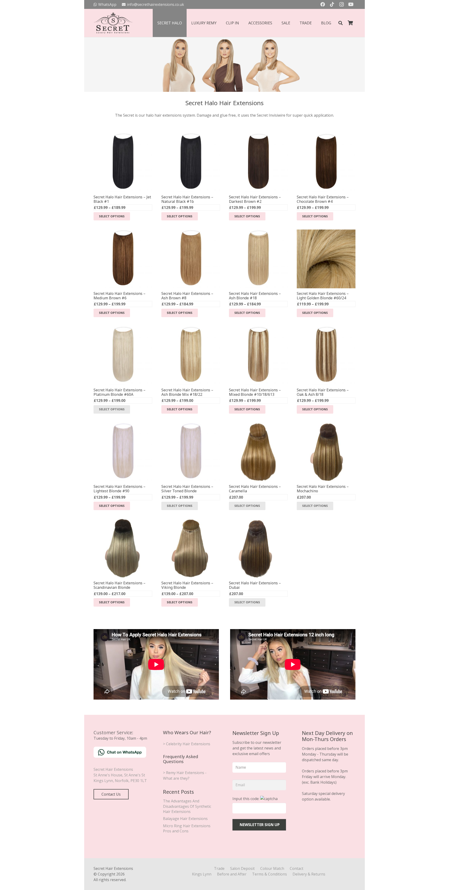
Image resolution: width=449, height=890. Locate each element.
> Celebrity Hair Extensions (186, 743)
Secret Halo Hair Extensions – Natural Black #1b (187, 199)
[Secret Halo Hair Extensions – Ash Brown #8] (190, 232)
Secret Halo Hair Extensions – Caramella (255, 488)
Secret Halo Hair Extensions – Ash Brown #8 (187, 295)
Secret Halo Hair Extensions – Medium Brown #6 (119, 295)
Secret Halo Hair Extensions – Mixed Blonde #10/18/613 (255, 392)
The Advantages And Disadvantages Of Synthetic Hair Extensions (187, 806)
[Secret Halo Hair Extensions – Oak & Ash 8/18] (326, 328)
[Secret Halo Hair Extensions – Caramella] (258, 425)
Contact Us (111, 794)
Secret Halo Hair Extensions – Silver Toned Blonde (187, 488)
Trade (219, 868)
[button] (340, 23)
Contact (296, 868)
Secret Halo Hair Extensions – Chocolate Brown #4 (323, 199)
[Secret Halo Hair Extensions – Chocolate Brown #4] (326, 135)
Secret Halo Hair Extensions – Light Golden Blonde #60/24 (323, 295)
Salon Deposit (242, 868)
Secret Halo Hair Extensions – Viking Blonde (187, 585)
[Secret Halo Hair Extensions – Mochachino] (326, 425)
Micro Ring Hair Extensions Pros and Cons (186, 828)
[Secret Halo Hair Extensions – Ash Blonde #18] (258, 232)
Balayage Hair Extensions (185, 818)
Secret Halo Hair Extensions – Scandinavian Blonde (119, 585)
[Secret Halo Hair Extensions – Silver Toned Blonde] (190, 425)
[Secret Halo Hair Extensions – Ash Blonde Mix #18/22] (190, 328)
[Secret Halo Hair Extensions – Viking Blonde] (190, 521)
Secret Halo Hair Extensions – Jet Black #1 (122, 199)
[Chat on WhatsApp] (120, 756)
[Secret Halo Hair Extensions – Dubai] (258, 521)
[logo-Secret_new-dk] (113, 22)
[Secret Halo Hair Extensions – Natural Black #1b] (190, 135)
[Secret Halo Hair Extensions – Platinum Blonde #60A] (123, 328)
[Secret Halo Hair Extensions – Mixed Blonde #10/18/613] (258, 328)
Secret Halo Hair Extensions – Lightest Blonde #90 (119, 488)
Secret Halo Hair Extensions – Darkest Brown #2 (255, 199)
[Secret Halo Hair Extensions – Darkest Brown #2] (258, 135)
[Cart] (350, 23)
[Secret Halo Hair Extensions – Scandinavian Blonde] (123, 521)
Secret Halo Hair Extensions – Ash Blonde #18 (255, 295)
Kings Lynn (201, 874)
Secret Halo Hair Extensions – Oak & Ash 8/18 (323, 392)
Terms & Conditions (269, 874)
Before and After (231, 874)
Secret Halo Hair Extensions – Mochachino (323, 488)
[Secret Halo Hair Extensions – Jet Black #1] (123, 135)
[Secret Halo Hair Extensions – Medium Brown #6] (123, 232)
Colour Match (272, 868)
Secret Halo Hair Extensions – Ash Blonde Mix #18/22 (187, 392)
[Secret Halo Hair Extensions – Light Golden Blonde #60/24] (326, 232)
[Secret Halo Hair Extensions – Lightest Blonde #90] (123, 425)
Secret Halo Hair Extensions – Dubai (255, 585)
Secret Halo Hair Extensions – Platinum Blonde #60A (119, 392)
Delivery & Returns (309, 874)
